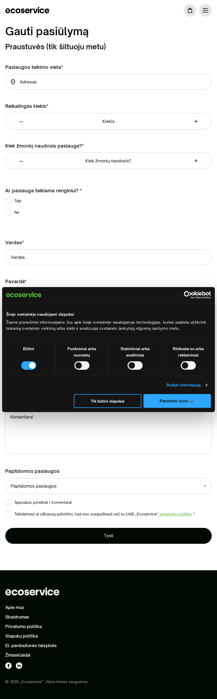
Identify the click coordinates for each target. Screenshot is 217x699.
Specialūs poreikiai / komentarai (43, 502)
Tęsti (108, 535)
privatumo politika (175, 514)
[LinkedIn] (19, 665)
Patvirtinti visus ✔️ (177, 401)
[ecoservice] (27, 10)
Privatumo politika (23, 626)
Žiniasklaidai (17, 655)
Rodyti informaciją (183, 384)
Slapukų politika (21, 636)
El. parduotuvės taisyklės (31, 645)
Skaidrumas (17, 617)
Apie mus (14, 607)
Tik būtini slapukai (107, 401)
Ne (16, 212)
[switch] (81, 365)
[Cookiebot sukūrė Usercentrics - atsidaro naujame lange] (188, 295)
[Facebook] (8, 665)
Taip (17, 200)
